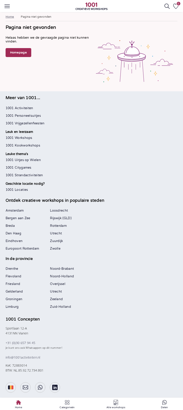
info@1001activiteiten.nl (23, 357)
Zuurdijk (56, 241)
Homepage (18, 52)
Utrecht (56, 233)
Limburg (12, 307)
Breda (10, 226)
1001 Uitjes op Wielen (23, 160)
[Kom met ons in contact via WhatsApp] (40, 387)
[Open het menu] (7, 6)
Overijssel (57, 284)
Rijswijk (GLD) (60, 218)
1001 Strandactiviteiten (24, 175)
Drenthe (12, 269)
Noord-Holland (62, 276)
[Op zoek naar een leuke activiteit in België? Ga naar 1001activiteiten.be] (11, 387)
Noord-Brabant (62, 269)
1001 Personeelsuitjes (23, 116)
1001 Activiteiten (19, 108)
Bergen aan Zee (18, 218)
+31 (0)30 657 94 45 (20, 343)
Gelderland (14, 291)
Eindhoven (14, 241)
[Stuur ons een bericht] (25, 387)
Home (10, 17)
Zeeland (56, 299)
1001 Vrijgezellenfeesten (25, 123)
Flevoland (13, 276)
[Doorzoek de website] (167, 6)
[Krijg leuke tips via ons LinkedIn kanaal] (55, 387)
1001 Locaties (17, 190)
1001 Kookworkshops (23, 145)
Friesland (13, 284)
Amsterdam (15, 210)
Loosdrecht (59, 210)
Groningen (14, 299)
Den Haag (13, 233)
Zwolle (55, 249)
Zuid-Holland (60, 307)
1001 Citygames (18, 168)
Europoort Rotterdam (22, 249)
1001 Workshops (19, 138)
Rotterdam (58, 226)
